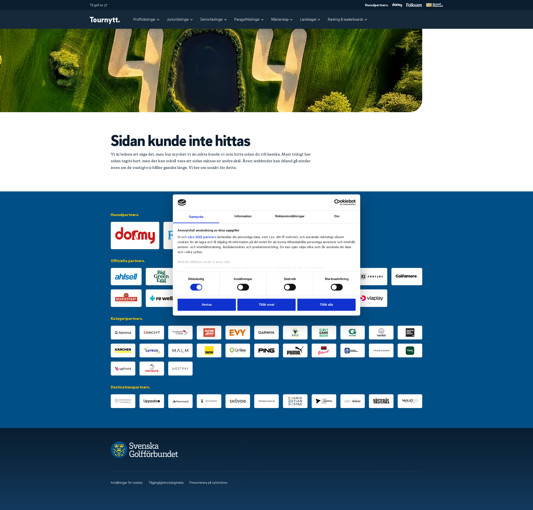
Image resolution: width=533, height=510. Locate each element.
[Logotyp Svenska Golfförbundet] (173, 449)
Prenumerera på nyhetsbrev (208, 482)
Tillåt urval (266, 304)
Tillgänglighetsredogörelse (166, 482)
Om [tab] (336, 216)
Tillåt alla (326, 304)
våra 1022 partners (202, 237)
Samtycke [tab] (196, 217)
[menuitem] (146, 19)
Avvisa (207, 304)
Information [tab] (243, 216)
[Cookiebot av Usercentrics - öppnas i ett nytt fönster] (337, 202)
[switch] (243, 287)
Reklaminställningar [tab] (290, 216)
